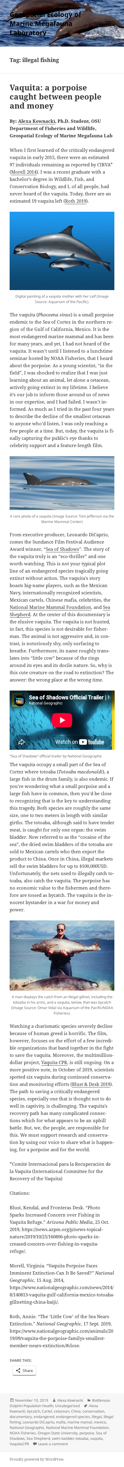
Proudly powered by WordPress (37, 1459)
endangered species (73, 1416)
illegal (97, 1416)
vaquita (96, 1438)
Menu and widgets (108, 29)
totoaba (82, 1438)
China (76, 1411)
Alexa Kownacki (70, 1400)
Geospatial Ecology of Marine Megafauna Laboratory (45, 23)
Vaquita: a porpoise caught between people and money (55, 96)
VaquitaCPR (19, 1443)
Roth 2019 (75, 201)
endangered (44, 1416)
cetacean (61, 1411)
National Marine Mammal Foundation (50, 607)
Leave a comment (53, 1443)
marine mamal (79, 1422)
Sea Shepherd (38, 1438)
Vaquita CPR (54, 1062)
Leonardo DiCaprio (38, 1422)
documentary (21, 1416)
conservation (93, 1411)
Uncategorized (67, 1405)
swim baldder (63, 1438)
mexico (100, 1422)
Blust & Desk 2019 (91, 1084)
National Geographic (27, 1427)
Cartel (47, 1411)
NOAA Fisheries (23, 1433)
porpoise (86, 1433)
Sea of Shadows (62, 549)
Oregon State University (58, 1433)
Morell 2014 (23, 172)
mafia (61, 1422)
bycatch (33, 1411)
